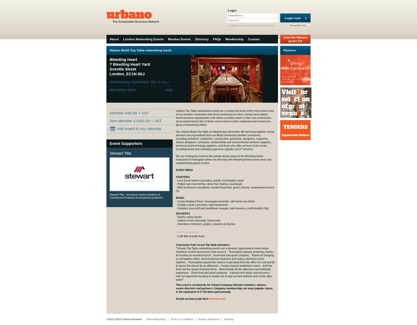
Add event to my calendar (139, 129)
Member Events (179, 39)
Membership (234, 39)
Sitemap (229, 319)
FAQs (217, 39)
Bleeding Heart (123, 90)
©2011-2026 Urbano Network (124, 319)
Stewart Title (120, 153)
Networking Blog (156, 319)
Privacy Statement (208, 319)
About (114, 39)
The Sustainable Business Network (136, 21)
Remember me (298, 25)
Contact (254, 39)
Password (233, 20)
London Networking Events (143, 39)
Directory (202, 39)
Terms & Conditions (182, 319)
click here (269, 25)
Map (169, 90)
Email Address (235, 15)
